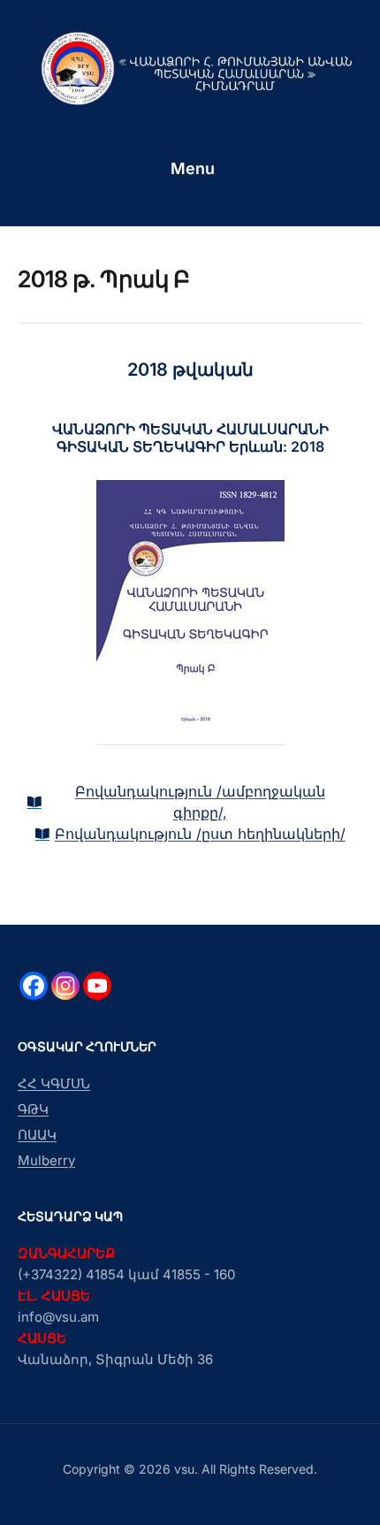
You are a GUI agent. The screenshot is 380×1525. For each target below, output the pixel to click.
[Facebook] (33, 986)
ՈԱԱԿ (37, 1134)
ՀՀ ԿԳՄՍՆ (54, 1083)
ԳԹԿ (33, 1109)
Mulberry (46, 1160)
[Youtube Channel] (97, 986)
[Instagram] (65, 986)
